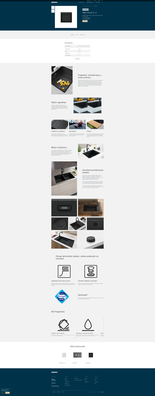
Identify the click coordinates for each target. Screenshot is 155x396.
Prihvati (7, 392)
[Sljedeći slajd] (81, 338)
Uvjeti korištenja (67, 381)
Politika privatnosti (67, 385)
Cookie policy (67, 383)
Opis (77, 34)
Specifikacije (72, 34)
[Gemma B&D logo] (54, 2)
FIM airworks (86, 381)
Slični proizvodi (82, 34)
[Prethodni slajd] (74, 338)
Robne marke (98, 2)
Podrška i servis (89, 0)
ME (101, 0)
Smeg (95, 383)
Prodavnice (94, 0)
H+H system (96, 381)
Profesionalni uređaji (89, 2)
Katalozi (99, 0)
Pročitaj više (3, 392)
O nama (66, 378)
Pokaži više (77, 58)
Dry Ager (86, 378)
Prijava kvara (76, 378)
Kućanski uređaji (81, 2)
